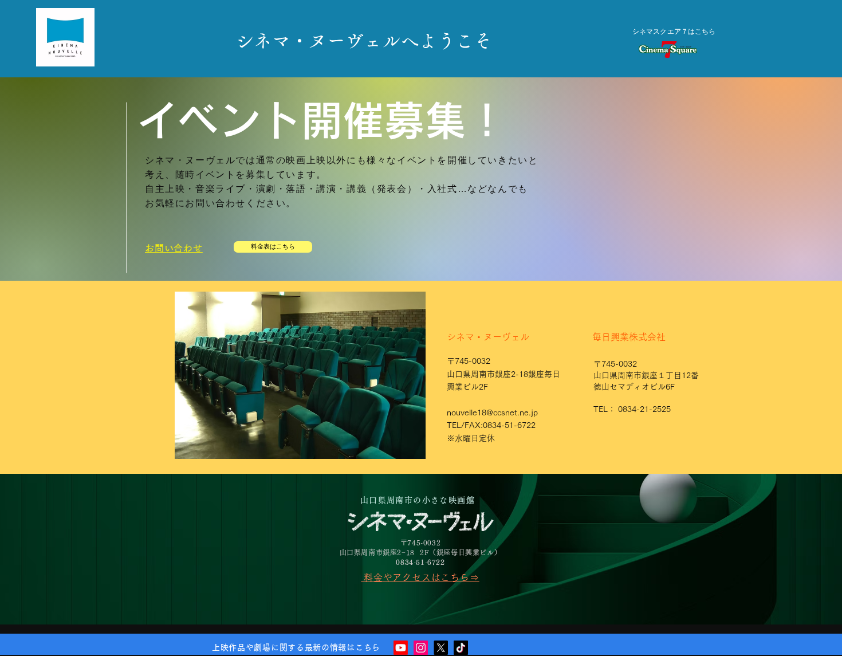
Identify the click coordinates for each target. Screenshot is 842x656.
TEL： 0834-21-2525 (632, 409)
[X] (441, 648)
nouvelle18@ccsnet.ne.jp (492, 412)
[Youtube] (401, 648)
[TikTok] (461, 648)
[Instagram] (421, 648)
